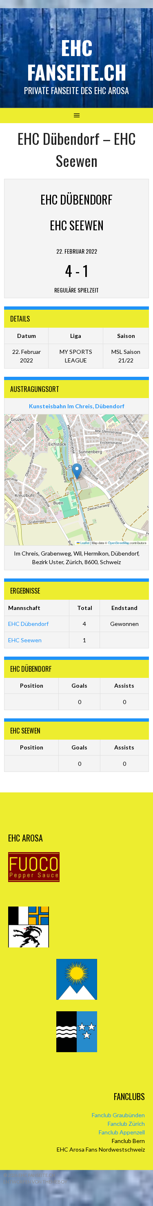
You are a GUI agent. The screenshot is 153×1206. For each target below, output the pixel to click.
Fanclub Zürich (126, 1123)
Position (31, 685)
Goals (79, 685)
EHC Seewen (25, 640)
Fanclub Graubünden (118, 1115)
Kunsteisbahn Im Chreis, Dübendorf (76, 406)
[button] (77, 471)
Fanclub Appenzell (122, 1132)
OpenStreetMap (118, 542)
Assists (124, 685)
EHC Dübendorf (28, 623)
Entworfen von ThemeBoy (35, 1181)
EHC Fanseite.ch (76, 59)
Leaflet (84, 542)
